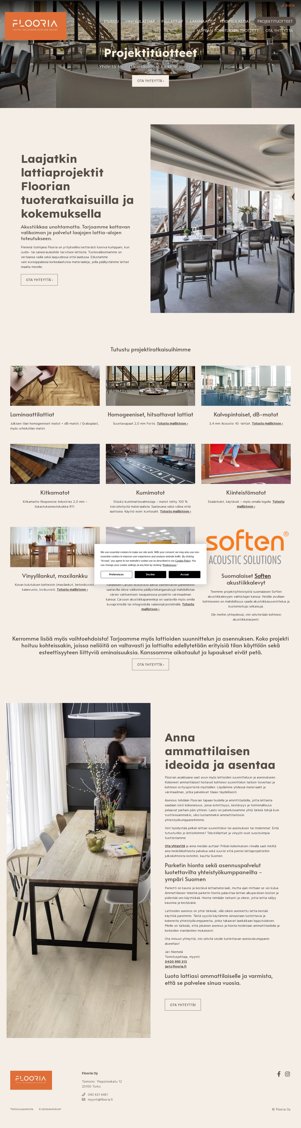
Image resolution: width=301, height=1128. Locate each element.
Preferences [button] (169, 564)
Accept (184, 574)
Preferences (116, 574)
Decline (150, 574)
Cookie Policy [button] (182, 560)
